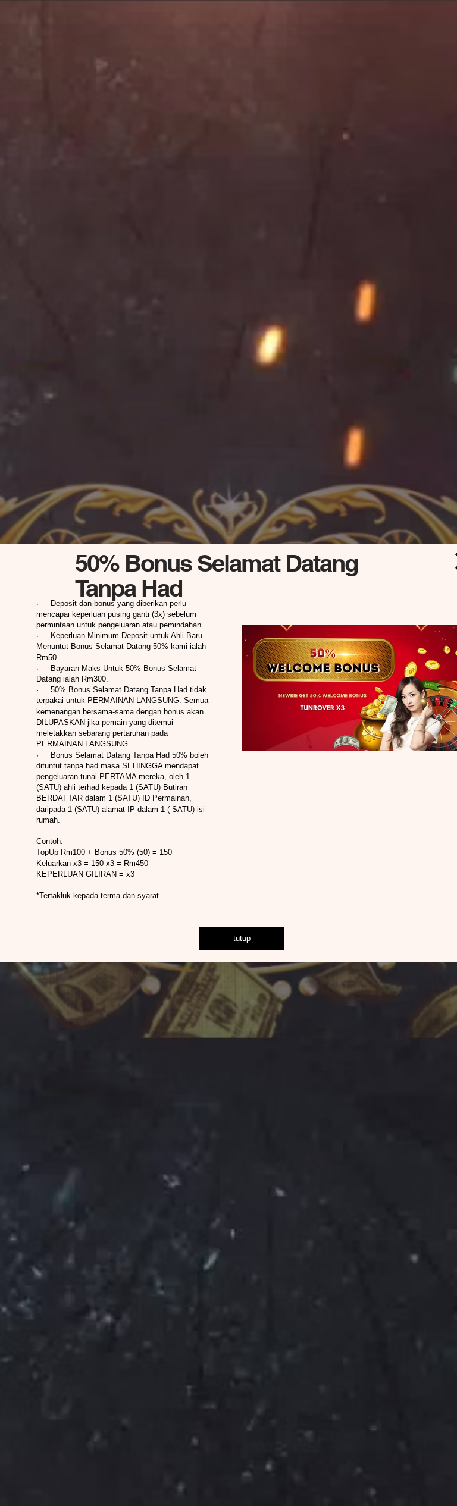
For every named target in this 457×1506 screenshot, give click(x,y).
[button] (241, 938)
